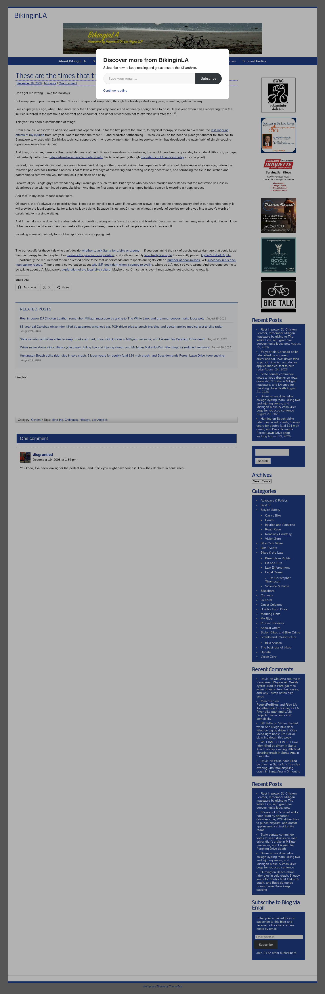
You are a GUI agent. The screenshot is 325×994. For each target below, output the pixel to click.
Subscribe (208, 78)
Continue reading (115, 90)
